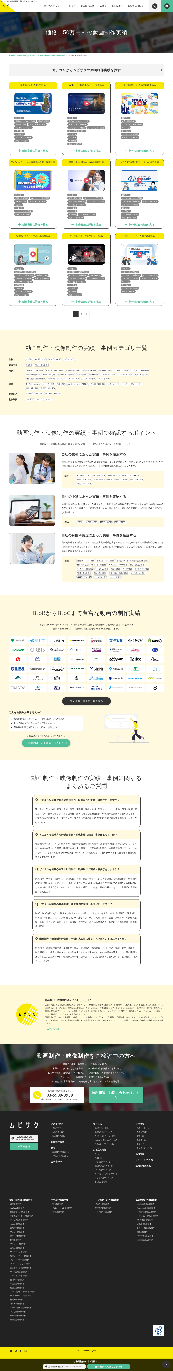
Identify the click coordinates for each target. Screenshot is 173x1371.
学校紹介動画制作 (17, 1283)
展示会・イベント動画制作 (20, 1256)
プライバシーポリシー (145, 1148)
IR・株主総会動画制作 (19, 1272)
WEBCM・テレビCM (23, 282)
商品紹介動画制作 (17, 1224)
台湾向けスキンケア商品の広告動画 (33, 236)
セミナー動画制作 (17, 1303)
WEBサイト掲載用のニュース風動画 (86, 85)
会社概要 (116, 6)
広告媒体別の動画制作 (146, 1199)
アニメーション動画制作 (62, 1208)
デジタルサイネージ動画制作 (21, 1216)
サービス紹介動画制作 (19, 1220)
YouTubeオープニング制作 (20, 1295)
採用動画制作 (15, 1240)
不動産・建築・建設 (98, 384)
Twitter (16, 1351)
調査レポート (100, 1158)
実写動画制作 (57, 1204)
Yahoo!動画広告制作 (145, 1240)
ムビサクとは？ (53, 1029)
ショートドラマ (103, 379)
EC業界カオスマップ (103, 1162)
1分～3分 (19, 131)
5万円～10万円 (68, 359)
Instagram (25, 1351)
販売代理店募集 (143, 1165)
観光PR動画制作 (16, 1299)
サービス (68, 6)
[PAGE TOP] (166, 1364)
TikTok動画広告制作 (145, 1220)
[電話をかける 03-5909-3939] (155, 6)
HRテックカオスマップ (104, 1177)
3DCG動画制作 (58, 1212)
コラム (97, 1154)
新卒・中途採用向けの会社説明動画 (86, 162)
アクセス (140, 1136)
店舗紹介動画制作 (17, 1319)
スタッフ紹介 (142, 1132)
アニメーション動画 (23, 137)
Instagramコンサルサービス (106, 1140)
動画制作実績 (87, 6)
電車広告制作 (142, 1232)
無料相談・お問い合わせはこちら (116, 1095)
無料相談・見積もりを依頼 (108, 1366)
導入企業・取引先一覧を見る (86, 701)
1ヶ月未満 (29, 399)
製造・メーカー (21, 140)
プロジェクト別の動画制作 (106, 1199)
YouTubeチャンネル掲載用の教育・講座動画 (33, 162)
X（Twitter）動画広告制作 (147, 1216)
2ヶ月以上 (19, 134)
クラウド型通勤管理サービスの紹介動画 (139, 162)
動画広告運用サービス (103, 1132)
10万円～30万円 (55, 359)
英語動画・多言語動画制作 (20, 1267)
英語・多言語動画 (42, 278)
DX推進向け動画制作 (103, 1208)
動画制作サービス (102, 1128)
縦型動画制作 (15, 1204)
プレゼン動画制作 (17, 1232)
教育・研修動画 (128, 121)
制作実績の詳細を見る (35, 150)
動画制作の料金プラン (61, 1152)
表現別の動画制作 (59, 1199)
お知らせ (140, 1144)
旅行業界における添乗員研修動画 (139, 85)
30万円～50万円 (41, 359)
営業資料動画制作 (17, 1228)
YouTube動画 (20, 201)
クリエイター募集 (144, 1159)
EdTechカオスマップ (103, 1170)
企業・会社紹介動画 (77, 201)
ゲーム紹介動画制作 (18, 1315)
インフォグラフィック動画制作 (22, 1291)
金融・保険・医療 (22, 214)
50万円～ (19, 118)
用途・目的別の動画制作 (21, 1199)
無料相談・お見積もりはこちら (46, 743)
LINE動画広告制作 (144, 1224)
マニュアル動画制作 (18, 1244)
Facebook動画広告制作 (146, 1208)
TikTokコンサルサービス (104, 1144)
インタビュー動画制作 (19, 1275)
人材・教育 (61, 384)
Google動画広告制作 (145, 1236)
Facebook (20, 1351)
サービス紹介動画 (150, 201)
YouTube (11, 1351)
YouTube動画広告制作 (145, 1204)
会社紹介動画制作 (17, 1248)
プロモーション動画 (96, 127)
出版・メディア (75, 144)
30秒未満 (19, 285)
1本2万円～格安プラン (61, 1156)
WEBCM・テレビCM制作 (20, 1264)
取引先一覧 (141, 1140)
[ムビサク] (9, 9)
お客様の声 (56, 1161)
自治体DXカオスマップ (104, 1166)
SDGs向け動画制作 (102, 1204)
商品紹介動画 (20, 124)
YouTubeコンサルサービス (105, 1136)
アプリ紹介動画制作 (18, 1311)
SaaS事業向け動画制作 (103, 1212)
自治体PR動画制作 (17, 1279)
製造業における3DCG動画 (33, 85)
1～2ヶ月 (72, 137)
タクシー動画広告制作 (145, 1228)
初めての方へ (50, 6)
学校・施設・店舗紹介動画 (35, 379)
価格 (102, 6)
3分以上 (18, 204)
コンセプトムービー (23, 127)
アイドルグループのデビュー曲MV (86, 236)
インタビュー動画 (88, 379)
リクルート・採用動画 (93, 198)
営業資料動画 (43, 121)
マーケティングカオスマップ (106, 1174)
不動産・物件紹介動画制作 (20, 1307)
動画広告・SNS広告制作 (19, 1212)
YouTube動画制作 (17, 1208)
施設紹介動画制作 (17, 1287)
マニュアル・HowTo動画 (132, 124)
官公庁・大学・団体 (130, 137)
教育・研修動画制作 (18, 1236)
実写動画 (72, 140)
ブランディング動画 (37, 124)
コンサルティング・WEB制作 (78, 384)
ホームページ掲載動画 (77, 124)
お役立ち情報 (134, 6)
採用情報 (140, 1153)
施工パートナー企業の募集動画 (139, 236)
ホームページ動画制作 (19, 1251)
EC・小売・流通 (48, 384)
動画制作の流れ (58, 1136)
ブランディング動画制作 (19, 1259)
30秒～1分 (38, 393)
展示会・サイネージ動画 (25, 121)
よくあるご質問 (101, 1182)
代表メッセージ (143, 1128)
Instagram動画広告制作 (146, 1212)
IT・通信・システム (33, 384)
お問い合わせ (23, 1146)
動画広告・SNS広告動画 (25, 272)
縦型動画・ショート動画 (34, 370)
